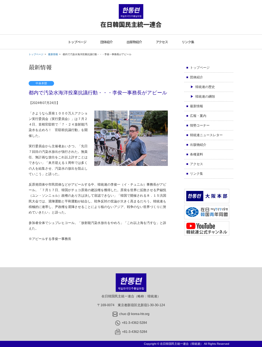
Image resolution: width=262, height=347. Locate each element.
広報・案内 (198, 116)
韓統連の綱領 (205, 96)
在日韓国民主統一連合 (131, 24)
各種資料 (196, 154)
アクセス (162, 41)
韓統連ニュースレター (206, 135)
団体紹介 (106, 41)
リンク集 (188, 41)
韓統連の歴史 (205, 87)
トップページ (77, 41)
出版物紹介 (134, 41)
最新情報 (53, 54)
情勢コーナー (200, 125)
